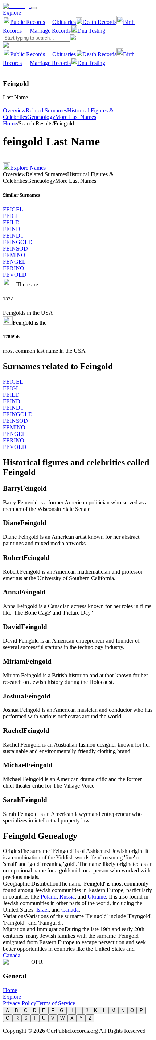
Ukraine (96, 897)
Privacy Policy (19, 1003)
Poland (49, 897)
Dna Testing (91, 31)
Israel (42, 910)
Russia (67, 897)
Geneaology (41, 117)
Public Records (27, 22)
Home (10, 123)
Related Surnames (46, 110)
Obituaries (64, 22)
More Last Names (75, 117)
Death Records (99, 22)
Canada (70, 910)
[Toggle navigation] (34, 8)
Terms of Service (55, 1003)
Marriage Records (50, 31)
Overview (14, 110)
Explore (12, 12)
